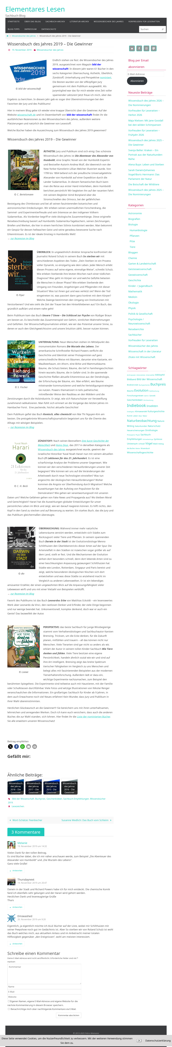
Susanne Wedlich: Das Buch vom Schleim (85, 820)
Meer (140, 416)
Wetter (137, 448)
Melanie (22, 843)
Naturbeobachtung (142, 420)
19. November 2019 (21, 49)
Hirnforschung (148, 400)
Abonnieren (137, 80)
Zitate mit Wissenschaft (141, 357)
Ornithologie (151, 430)
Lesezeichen (18, 806)
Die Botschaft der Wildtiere (143, 184)
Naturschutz (154, 426)
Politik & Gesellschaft (140, 313)
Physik (132, 308)
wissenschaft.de (26, 114)
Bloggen (133, 252)
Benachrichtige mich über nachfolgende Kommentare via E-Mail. (43, 1009)
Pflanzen (134, 235)
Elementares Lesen (35, 9)
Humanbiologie (138, 230)
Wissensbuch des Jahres (51, 449)
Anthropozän (131, 375)
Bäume (130, 390)
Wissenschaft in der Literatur (144, 351)
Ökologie (133, 302)
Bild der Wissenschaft (23, 798)
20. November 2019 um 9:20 (31, 919)
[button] (10, 746)
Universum (132, 443)
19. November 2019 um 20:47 (32, 882)
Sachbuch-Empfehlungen (76, 798)
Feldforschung (154, 391)
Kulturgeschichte (156, 411)
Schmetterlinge (148, 439)
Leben (135, 416)
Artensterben (141, 375)
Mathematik (135, 291)
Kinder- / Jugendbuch (140, 286)
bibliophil (160, 374)
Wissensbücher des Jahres (24, 36)
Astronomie (135, 213)
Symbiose (158, 439)
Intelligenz (130, 412)
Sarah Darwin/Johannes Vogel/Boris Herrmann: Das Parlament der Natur (144, 174)
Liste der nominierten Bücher (93, 716)
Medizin (132, 297)
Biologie (133, 224)
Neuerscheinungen (135, 430)
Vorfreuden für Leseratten (143, 340)
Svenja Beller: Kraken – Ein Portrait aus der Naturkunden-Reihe (145, 155)
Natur (145, 416)
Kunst (129, 415)
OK (139, 1041)
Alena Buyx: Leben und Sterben (146, 164)
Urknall (141, 443)
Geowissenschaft (138, 274)
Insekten (152, 406)
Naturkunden (141, 426)
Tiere (132, 247)
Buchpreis (40, 798)
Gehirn (146, 396)
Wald (155, 443)
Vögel (148, 443)
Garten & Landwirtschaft (142, 263)
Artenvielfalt (150, 375)
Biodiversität (132, 385)
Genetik (152, 396)
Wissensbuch (145, 448)
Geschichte (134, 280)
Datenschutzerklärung (158, 1040)
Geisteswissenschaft (140, 269)
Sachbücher (135, 334)
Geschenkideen (54, 798)
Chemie (132, 258)
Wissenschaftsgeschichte (140, 452)
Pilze (132, 241)
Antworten (17, 870)
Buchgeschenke (144, 385)
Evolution (141, 390)
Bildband (131, 379)
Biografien (134, 219)
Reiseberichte (136, 329)
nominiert (105, 77)
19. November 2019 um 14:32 (32, 846)
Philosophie (131, 435)
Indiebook (136, 405)
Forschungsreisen (135, 395)
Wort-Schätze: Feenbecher (27, 820)
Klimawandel (141, 411)
